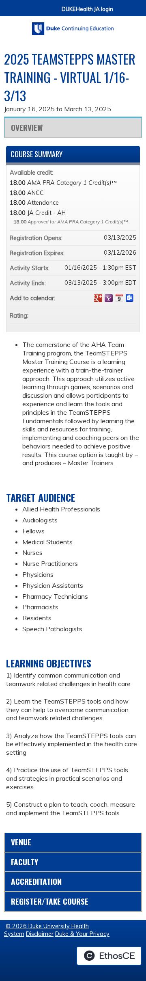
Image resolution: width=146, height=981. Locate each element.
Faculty (24, 862)
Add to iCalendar (119, 298)
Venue (21, 842)
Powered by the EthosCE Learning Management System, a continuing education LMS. (109, 956)
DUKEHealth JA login (87, 9)
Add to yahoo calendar (109, 298)
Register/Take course (49, 901)
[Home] (73, 25)
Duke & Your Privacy (82, 934)
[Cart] (122, 13)
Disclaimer (40, 934)
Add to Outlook (130, 298)
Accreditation (36, 881)
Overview (27, 127)
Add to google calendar (98, 298)
